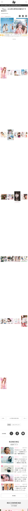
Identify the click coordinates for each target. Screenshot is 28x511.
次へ (25, 418)
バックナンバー (16, 424)
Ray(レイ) (2, 5)
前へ (4, 418)
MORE (14, 495)
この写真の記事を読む (14, 418)
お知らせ (6, 5)
